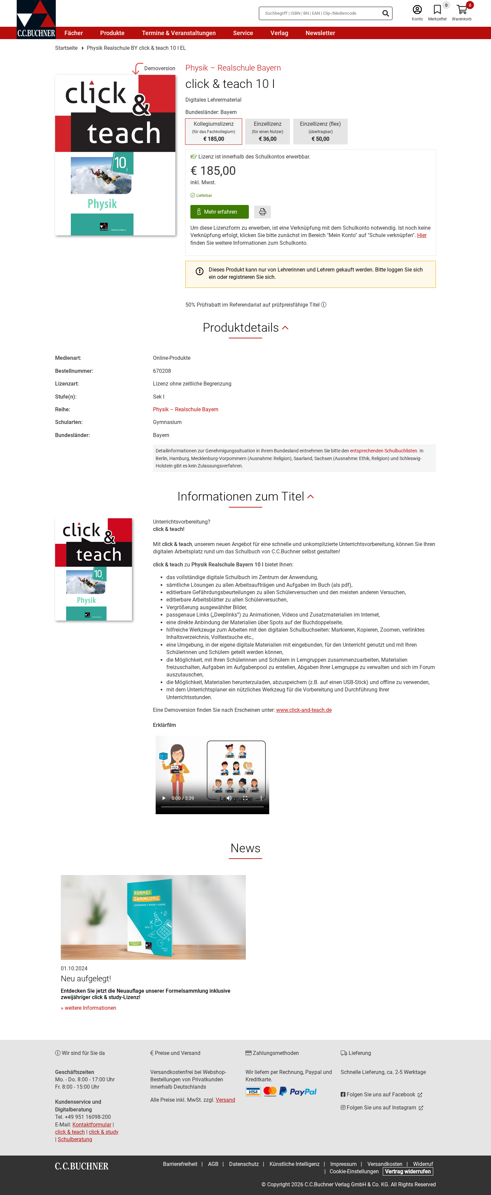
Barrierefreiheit (180, 1164)
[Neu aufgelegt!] (153, 917)
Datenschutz (244, 1164)
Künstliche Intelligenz (295, 1164)
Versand (225, 1100)
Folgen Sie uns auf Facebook (381, 1094)
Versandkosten (384, 1164)
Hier (422, 235)
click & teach (70, 1132)
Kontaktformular (91, 1124)
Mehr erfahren (221, 212)
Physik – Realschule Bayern (185, 409)
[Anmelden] (417, 11)
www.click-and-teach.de (304, 710)
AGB (213, 1164)
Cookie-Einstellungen (354, 1171)
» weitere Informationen (88, 1008)
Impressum (343, 1164)
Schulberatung (75, 1139)
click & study (104, 1132)
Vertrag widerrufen (408, 1171)
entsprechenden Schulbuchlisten (383, 450)
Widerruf (423, 1164)
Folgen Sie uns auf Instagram (381, 1107)
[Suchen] (385, 13)
